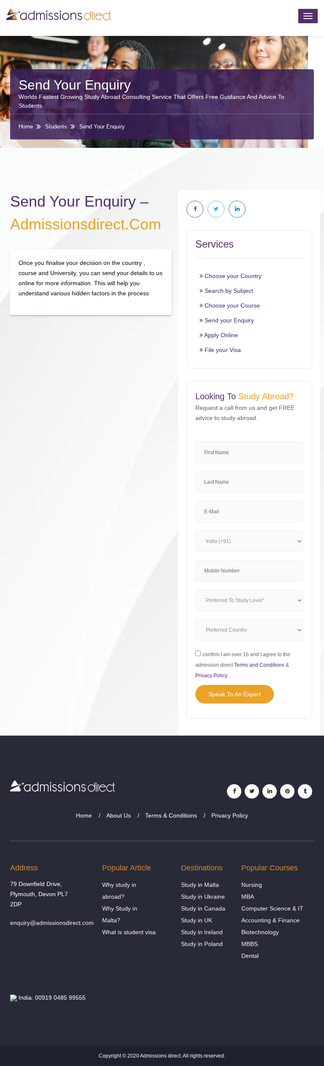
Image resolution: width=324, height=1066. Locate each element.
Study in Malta (200, 884)
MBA (247, 896)
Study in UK (196, 920)
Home (26, 126)
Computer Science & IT (272, 908)
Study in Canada (203, 908)
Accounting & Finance (270, 920)
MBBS (249, 944)
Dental (250, 955)
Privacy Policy (211, 676)
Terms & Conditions (171, 815)
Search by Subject (228, 290)
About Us (118, 815)
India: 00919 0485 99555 (51, 997)
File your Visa (222, 349)
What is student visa (129, 932)
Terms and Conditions (259, 665)
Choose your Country (232, 276)
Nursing (251, 884)
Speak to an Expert (234, 694)
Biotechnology (260, 932)
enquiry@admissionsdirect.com (52, 922)
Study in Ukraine (203, 896)
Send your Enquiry (228, 320)
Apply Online (220, 335)
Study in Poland (202, 944)
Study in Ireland (202, 932)
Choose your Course (231, 305)
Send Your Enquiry (102, 126)
